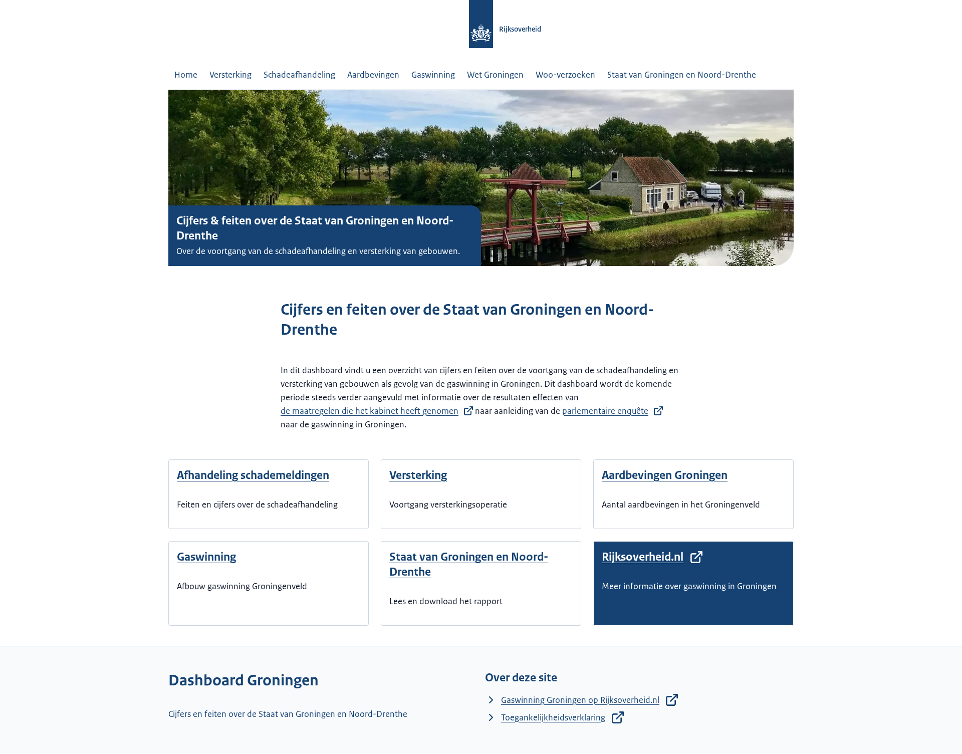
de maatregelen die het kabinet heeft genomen (369, 410)
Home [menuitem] (185, 74)
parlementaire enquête (605, 410)
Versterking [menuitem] (230, 74)
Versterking (418, 475)
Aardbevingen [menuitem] (373, 74)
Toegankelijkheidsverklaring (553, 717)
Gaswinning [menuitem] (433, 74)
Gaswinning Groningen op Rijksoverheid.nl (580, 699)
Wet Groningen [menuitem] (495, 74)
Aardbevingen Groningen (665, 475)
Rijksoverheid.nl (642, 557)
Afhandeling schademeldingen (253, 475)
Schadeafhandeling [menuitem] (299, 74)
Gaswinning (206, 557)
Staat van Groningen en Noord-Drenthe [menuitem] (681, 74)
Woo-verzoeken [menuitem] (565, 74)
